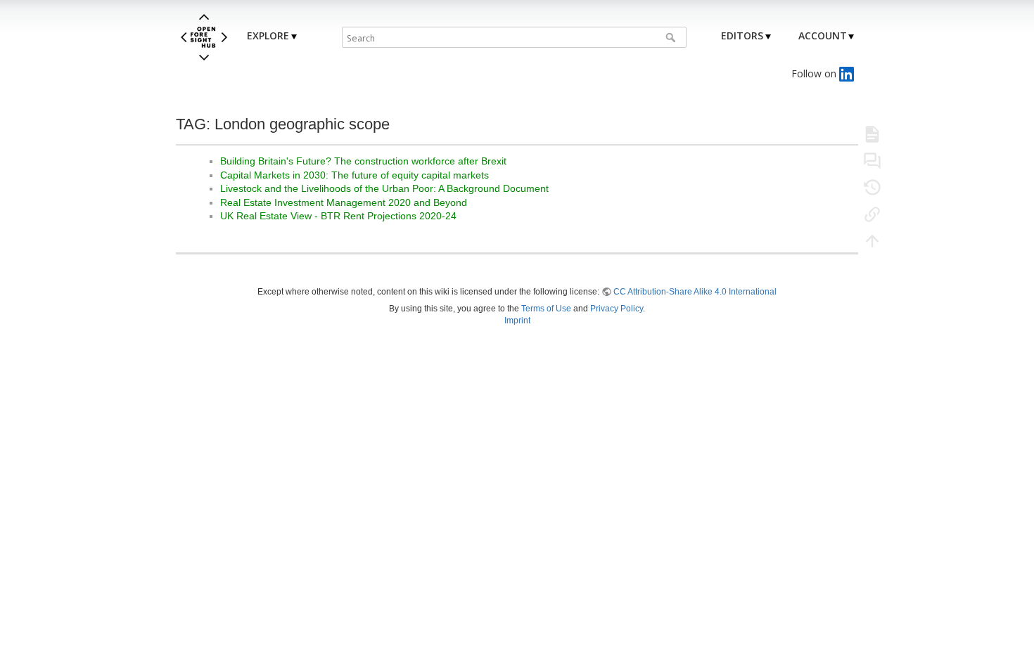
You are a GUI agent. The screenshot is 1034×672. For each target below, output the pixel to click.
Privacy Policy (616, 309)
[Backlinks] (872, 213)
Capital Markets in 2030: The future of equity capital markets (354, 175)
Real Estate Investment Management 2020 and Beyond (343, 202)
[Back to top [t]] (872, 240)
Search (672, 37)
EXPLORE (268, 35)
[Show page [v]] (872, 133)
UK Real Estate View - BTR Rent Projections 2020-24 (338, 215)
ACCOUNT (822, 35)
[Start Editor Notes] (872, 160)
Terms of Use (546, 309)
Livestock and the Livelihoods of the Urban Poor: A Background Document (384, 188)
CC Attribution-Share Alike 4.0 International (695, 292)
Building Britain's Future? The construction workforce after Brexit (363, 161)
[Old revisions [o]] (872, 187)
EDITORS (742, 35)
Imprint (517, 320)
